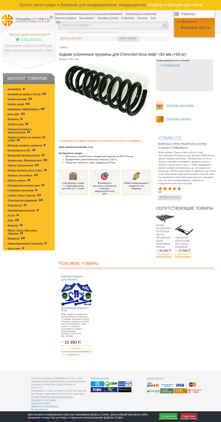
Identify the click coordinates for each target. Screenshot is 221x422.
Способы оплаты (155, 378)
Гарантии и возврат (65, 17)
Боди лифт (13, 114)
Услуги (11, 215)
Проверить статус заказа (43, 400)
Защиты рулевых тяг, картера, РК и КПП (27, 139)
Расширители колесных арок (24, 185)
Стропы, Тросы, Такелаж (22, 195)
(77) (169, 138)
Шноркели (13, 238)
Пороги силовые (17, 180)
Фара (10, 220)
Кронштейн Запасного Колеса (24, 155)
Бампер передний (17, 99)
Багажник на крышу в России (24, 94)
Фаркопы (13, 225)
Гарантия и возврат (41, 403)
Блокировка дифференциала (23, 109)
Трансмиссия (15, 205)
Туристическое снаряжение (22, 200)
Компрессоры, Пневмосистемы (25, 160)
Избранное (188, 13)
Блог (153, 17)
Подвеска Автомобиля (20, 175)
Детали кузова (16, 124)
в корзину (76, 348)
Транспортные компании (21, 210)
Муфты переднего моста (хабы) (25, 170)
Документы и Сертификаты (44, 406)
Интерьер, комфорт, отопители (25, 145)
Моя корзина (189, 21)
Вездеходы (13, 119)
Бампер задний (16, 104)
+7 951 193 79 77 (31, 39)
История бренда (39, 409)
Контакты (142, 17)
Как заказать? (87, 17)
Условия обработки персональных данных (52, 397)
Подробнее (188, 416)
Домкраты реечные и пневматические (19, 130)
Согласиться (168, 416)
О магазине (127, 17)
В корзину (164, 255)
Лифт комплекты (69, 279)
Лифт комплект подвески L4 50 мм (74, 309)
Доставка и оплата (108, 17)
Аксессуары (14, 248)
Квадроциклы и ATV (19, 150)
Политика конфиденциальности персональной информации (88, 13)
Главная (63, 47)
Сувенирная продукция (21, 190)
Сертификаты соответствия (141, 13)
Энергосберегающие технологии (25, 243)
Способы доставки (100, 378)
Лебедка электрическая (20, 165)
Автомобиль (14, 89)
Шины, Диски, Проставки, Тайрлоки (22, 232)
